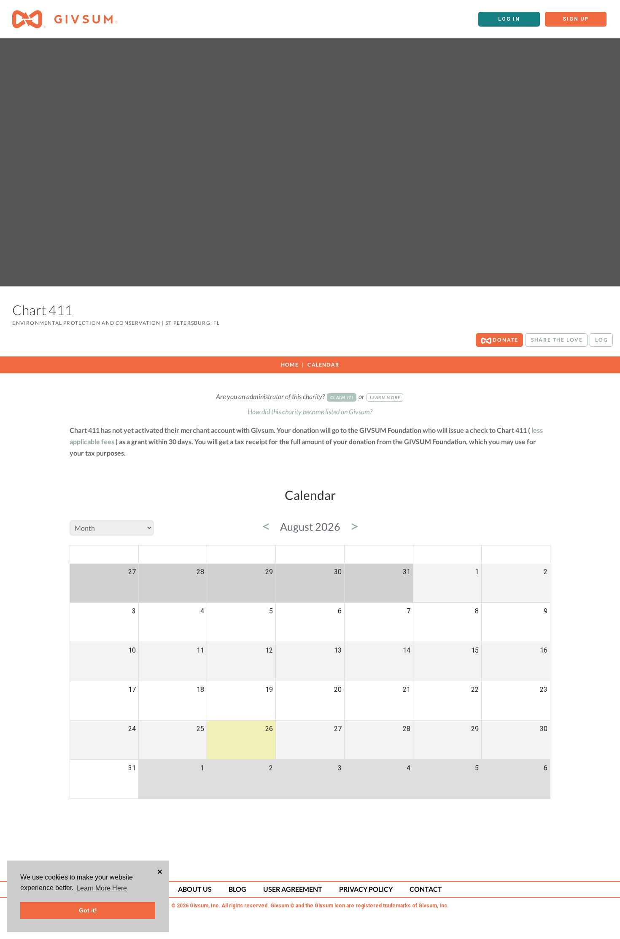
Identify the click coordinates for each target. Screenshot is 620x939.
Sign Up (576, 19)
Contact (426, 889)
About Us (195, 889)
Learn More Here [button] (101, 888)
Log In (509, 19)
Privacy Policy (366, 889)
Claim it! (342, 397)
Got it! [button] (88, 910)
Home (290, 365)
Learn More (385, 397)
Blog (237, 889)
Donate (505, 340)
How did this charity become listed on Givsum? (310, 411)
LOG (601, 340)
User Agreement (292, 889)
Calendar (323, 365)
